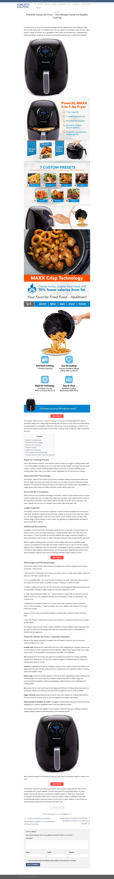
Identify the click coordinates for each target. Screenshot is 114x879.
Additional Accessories (33, 450)
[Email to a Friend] (57, 807)
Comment (29, 838)
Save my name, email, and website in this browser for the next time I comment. (52, 861)
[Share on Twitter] (54, 807)
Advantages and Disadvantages (36, 452)
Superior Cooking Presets (33, 440)
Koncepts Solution (23, 5)
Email (49, 852)
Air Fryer (40, 4)
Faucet (68, 4)
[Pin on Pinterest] (60, 807)
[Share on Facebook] (50, 807)
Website (71, 852)
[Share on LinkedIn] (63, 807)
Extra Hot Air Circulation (33, 445)
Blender (53, 4)
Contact (38, 7)
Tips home (47, 4)
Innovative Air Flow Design (33, 442)
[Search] (35, 4)
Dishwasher (61, 4)
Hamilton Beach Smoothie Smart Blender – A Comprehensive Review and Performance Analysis (75, 821)
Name (28, 852)
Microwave (76, 4)
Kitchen (70, 814)
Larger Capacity (30, 447)
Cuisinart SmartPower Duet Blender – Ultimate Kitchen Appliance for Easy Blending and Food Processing (39, 821)
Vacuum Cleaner (86, 4)
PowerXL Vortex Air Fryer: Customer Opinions (39, 455)
